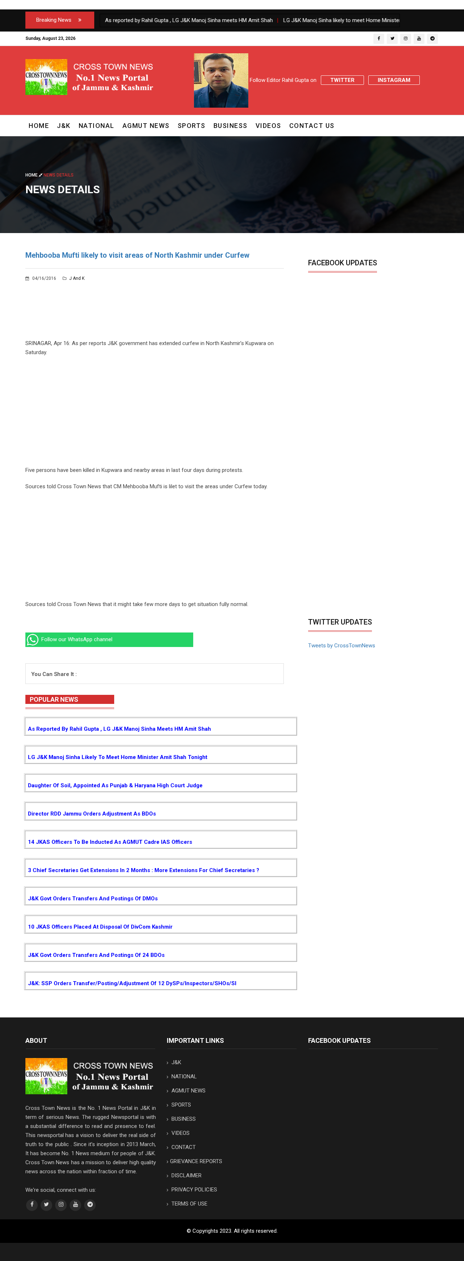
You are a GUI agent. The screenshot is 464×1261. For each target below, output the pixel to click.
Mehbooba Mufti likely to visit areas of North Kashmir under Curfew (137, 255)
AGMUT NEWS (146, 125)
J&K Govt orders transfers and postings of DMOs (93, 898)
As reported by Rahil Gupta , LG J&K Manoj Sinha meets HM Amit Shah (119, 729)
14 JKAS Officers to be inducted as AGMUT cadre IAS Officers (110, 842)
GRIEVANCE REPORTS (196, 1161)
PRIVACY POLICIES (193, 1189)
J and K (76, 278)
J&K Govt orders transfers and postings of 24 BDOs (96, 955)
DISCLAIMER (186, 1175)
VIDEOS (268, 125)
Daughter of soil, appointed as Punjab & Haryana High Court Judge (115, 785)
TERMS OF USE (188, 1203)
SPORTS (192, 125)
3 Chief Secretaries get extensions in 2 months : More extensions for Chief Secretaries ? (143, 870)
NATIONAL (97, 125)
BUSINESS (231, 125)
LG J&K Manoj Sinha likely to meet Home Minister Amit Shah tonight (117, 757)
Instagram (394, 80)
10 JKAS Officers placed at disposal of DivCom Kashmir (100, 927)
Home (39, 125)
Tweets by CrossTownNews (341, 645)
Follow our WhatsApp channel (76, 639)
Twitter (342, 80)
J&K (64, 125)
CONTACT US (312, 125)
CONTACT (183, 1147)
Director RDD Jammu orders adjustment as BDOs (92, 813)
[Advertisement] (154, 415)
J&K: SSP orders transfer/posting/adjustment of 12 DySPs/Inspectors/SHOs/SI (132, 983)
